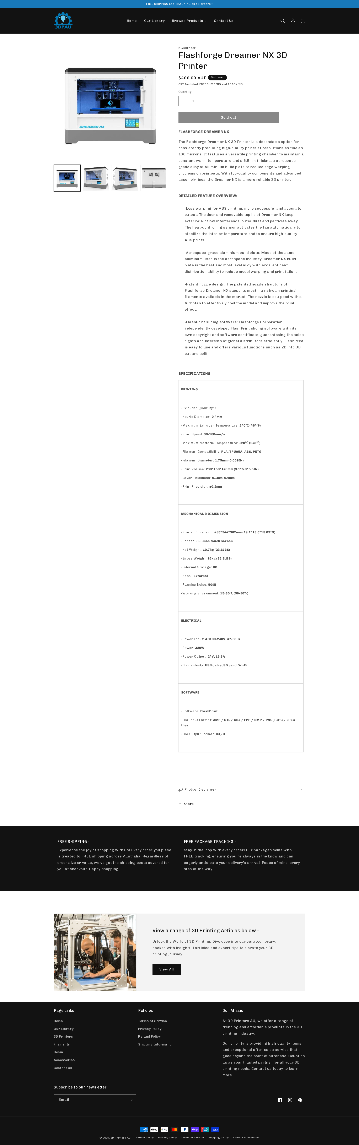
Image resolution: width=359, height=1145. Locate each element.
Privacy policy (167, 1137)
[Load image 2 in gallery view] (96, 178)
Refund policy (145, 1137)
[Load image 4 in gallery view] (153, 178)
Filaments (62, 1044)
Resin (58, 1052)
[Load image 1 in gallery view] (67, 178)
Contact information (246, 1137)
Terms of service (192, 1137)
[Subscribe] (131, 1100)
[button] (283, 21)
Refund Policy (149, 1037)
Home (58, 1021)
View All (166, 969)
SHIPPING (214, 84)
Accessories (64, 1060)
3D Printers (63, 1037)
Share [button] (189, 804)
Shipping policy (218, 1137)
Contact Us (63, 1068)
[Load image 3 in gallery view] (125, 178)
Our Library (64, 1029)
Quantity (185, 92)
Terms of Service (152, 1021)
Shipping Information (155, 1044)
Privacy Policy (149, 1029)
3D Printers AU (121, 1137)
